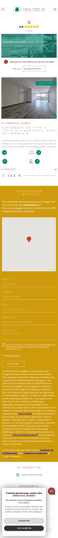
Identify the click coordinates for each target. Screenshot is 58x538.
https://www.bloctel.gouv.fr (25, 435)
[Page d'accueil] (29, 9)
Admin (47, 531)
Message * (8, 330)
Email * (6, 305)
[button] (29, 241)
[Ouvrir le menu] (55, 9)
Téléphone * (10, 317)
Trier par (16, 68)
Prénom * (8, 292)
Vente (30, 42)
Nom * (6, 279)
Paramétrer (24, 521)
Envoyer (13, 364)
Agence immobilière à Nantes (14, 42)
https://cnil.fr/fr (25, 413)
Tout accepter (24, 528)
